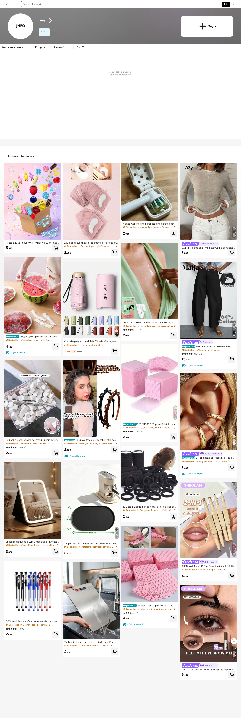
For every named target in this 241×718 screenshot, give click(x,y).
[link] (21, 26)
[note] (17, 353)
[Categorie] (14, 4)
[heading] (106, 20)
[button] (7, 4)
